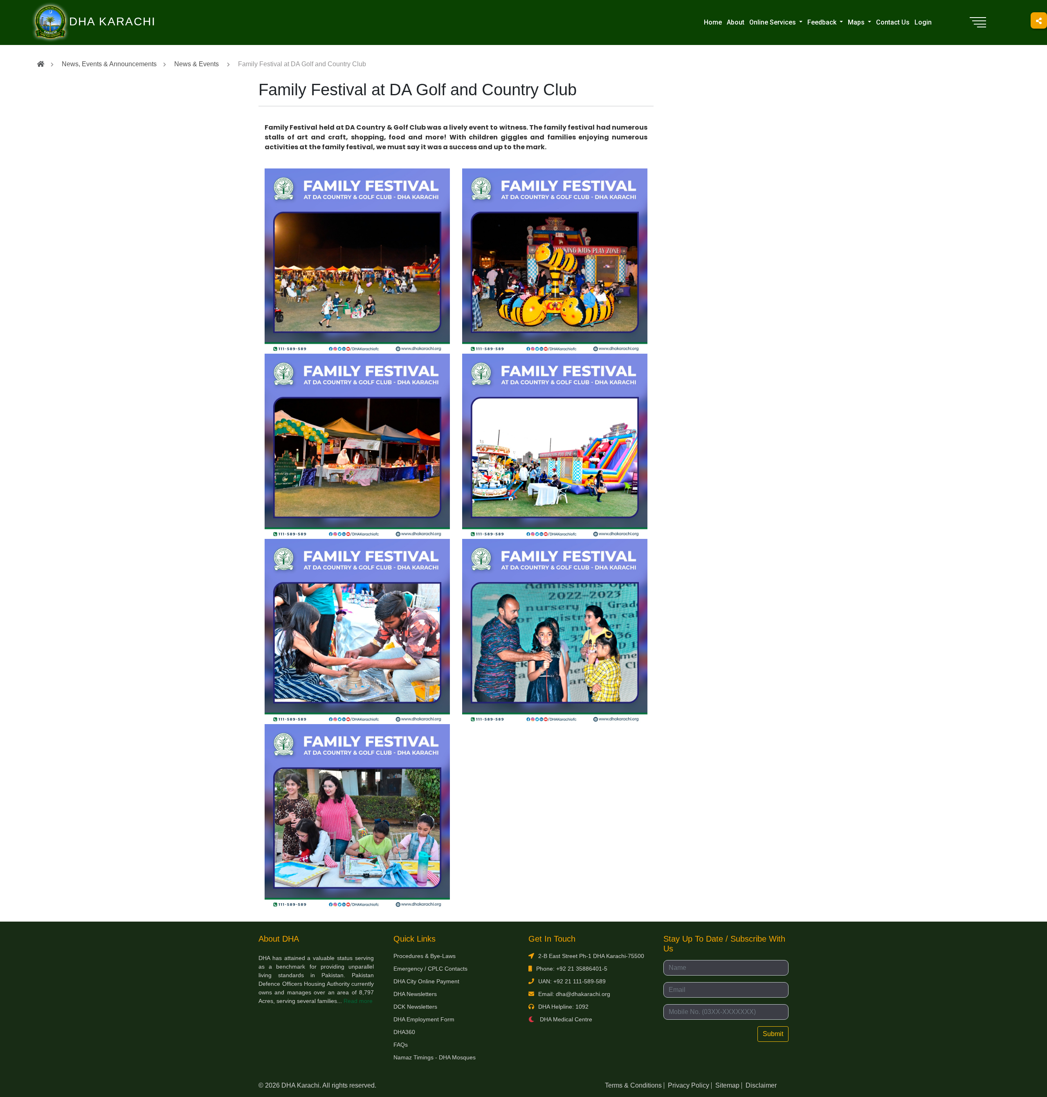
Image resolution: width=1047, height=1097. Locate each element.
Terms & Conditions (633, 1085)
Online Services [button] (773, 22)
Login (923, 22)
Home (713, 22)
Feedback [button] (822, 22)
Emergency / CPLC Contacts (430, 968)
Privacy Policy (688, 1085)
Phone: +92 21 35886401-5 (571, 968)
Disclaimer (761, 1085)
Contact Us (893, 22)
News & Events (196, 64)
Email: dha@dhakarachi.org (574, 994)
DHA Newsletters (415, 994)
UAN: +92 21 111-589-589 (572, 981)
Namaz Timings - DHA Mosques (434, 1057)
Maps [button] (857, 22)
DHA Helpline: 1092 (563, 1006)
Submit (773, 1033)
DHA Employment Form (423, 1019)
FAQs (400, 1044)
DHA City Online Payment (426, 981)
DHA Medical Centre (565, 1019)
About (735, 22)
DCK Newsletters (415, 1006)
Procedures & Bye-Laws (424, 956)
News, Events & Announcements (109, 64)
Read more (358, 1001)
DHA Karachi (79, 10)
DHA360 (404, 1032)
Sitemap (727, 1085)
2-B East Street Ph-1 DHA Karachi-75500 (591, 956)
